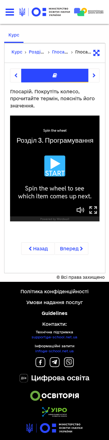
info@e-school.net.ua (54, 351)
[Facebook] (40, 365)
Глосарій (61, 52)
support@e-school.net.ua (54, 337)
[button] (10, 12)
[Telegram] (55, 365)
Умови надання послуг (54, 302)
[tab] (54, 75)
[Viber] (69, 365)
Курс (13, 35)
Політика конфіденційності (54, 291)
